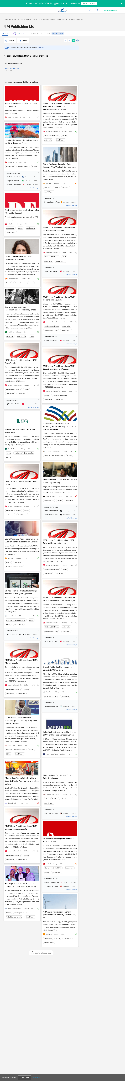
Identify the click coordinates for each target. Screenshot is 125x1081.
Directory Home (10, 19)
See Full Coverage (33, 188)
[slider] (77, 40)
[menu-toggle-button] (3, 10)
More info (36, 1077)
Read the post (89, 3)
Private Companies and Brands (52, 19)
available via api (57, 33)
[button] (98, 10)
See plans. (41, 47)
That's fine (25, 1077)
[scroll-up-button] (121, 1071)
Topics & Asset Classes (28, 19)
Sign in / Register (111, 10)
